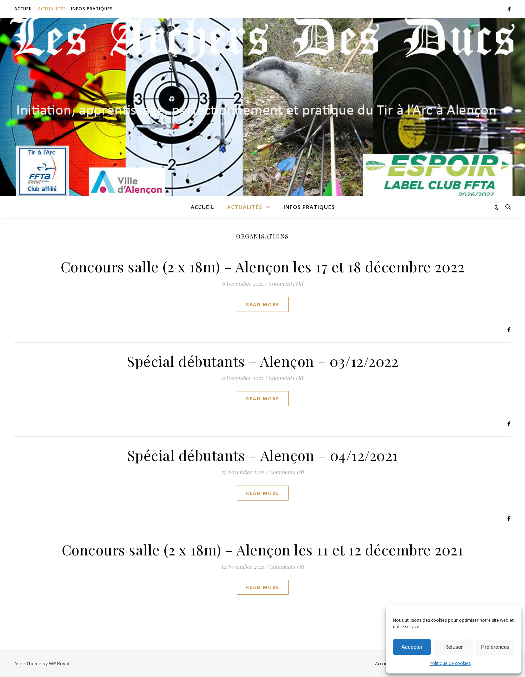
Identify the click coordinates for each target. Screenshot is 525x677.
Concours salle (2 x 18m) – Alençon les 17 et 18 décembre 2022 (263, 266)
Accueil (23, 9)
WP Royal (59, 663)
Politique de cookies (450, 663)
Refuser (453, 647)
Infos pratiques (92, 9)
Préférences (495, 647)
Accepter (411, 647)
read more (262, 304)
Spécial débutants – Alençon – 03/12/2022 (262, 361)
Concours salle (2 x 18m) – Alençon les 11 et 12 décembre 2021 (263, 549)
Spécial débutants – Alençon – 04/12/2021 (262, 455)
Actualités (52, 9)
